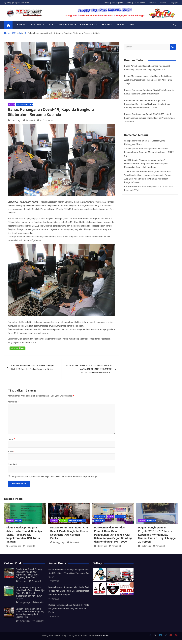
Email (11, 451)
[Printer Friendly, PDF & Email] (17, 348)
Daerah (20, 24)
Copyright (174, 3)
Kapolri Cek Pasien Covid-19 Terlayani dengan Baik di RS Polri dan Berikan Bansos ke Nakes (32, 367)
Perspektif (30, 120)
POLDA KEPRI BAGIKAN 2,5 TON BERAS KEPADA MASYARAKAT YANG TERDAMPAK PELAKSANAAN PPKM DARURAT (89, 369)
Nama (11, 439)
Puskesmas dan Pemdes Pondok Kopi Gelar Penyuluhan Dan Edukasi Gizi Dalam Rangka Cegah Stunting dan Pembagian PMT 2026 (147, 104)
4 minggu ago (59, 542)
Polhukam (106, 24)
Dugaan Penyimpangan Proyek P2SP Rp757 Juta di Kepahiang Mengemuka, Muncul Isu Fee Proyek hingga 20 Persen (149, 118)
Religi (51, 24)
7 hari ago (22, 581)
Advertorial (87, 24)
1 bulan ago (102, 546)
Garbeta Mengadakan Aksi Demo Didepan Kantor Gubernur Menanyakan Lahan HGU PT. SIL (149, 152)
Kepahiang (151, 520)
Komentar (13, 401)
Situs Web (12, 464)
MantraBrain (102, 635)
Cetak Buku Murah (132, 186)
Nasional (36, 24)
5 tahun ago (15, 120)
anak (126, 140)
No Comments (46, 120)
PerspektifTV (66, 24)
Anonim (128, 148)
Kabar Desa (120, 517)
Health (121, 24)
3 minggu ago (15, 546)
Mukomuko (99, 520)
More (129, 3)
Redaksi (163, 3)
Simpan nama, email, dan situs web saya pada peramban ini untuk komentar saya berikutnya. (55, 476)
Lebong (18, 520)
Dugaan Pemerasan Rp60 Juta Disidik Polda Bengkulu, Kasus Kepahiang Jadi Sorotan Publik (69, 533)
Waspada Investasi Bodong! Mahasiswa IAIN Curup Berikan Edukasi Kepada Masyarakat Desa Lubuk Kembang (146, 164)
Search (173, 47)
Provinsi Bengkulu (25, 105)
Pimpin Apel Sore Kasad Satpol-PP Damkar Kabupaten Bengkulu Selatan (147, 179)
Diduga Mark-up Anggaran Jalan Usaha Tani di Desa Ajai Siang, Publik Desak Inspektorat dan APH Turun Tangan (148, 80)
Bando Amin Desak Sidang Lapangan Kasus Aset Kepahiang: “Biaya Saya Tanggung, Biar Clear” (29, 573)
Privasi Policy (139, 3)
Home (106, 3)
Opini (132, 24)
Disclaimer (152, 3)
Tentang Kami (117, 3)
